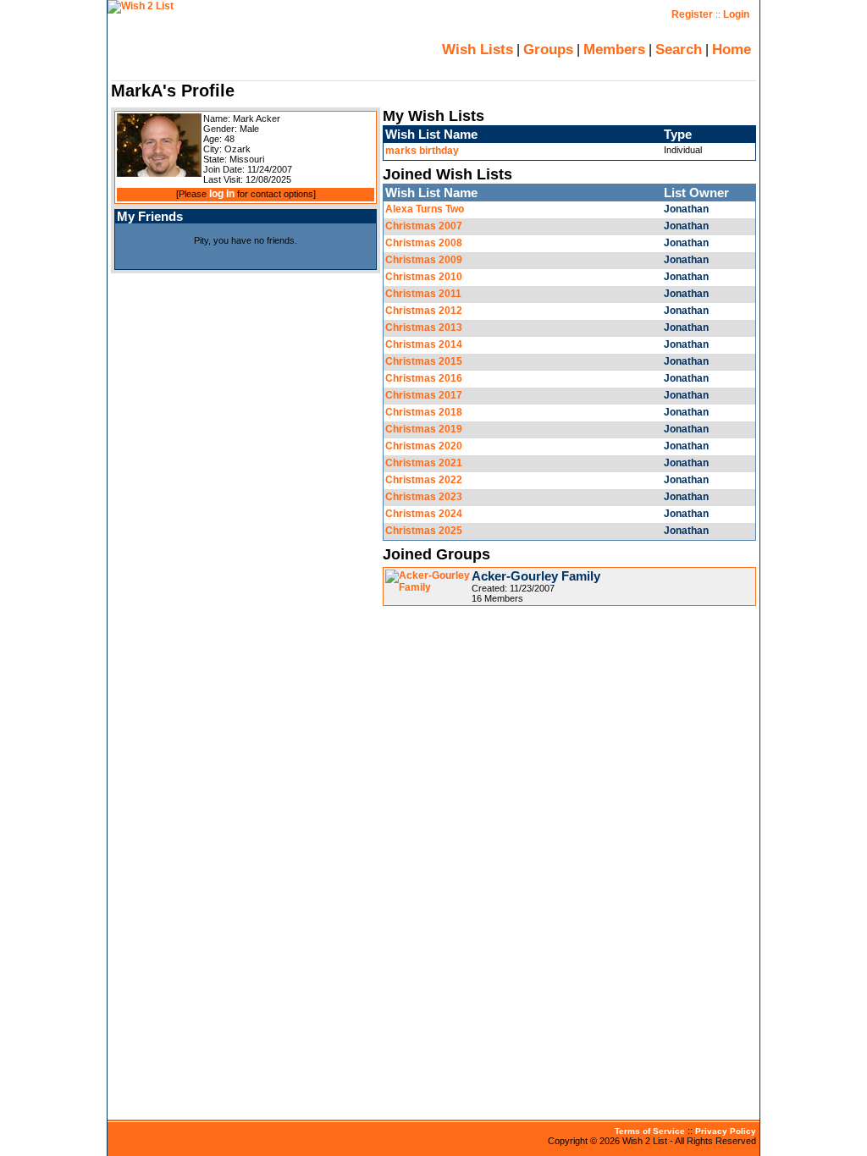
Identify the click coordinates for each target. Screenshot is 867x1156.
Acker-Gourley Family (536, 576)
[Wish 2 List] (141, 6)
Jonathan (686, 209)
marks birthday (422, 151)
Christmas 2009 (423, 260)
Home (731, 49)
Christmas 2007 (423, 226)
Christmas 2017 (423, 395)
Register (692, 14)
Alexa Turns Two (424, 209)
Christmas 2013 (423, 327)
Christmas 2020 (423, 446)
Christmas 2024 (423, 514)
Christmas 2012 (423, 311)
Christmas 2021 (423, 463)
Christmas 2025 (423, 531)
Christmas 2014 (423, 344)
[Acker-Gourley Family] (427, 587)
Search (678, 49)
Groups (548, 49)
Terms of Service (650, 1131)
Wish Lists (477, 49)
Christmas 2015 (423, 361)
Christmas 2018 (423, 412)
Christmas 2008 (423, 243)
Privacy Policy (725, 1131)
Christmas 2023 (423, 497)
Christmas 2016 (423, 378)
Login (736, 14)
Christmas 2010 (423, 277)
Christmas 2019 (423, 429)
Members (614, 49)
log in (222, 194)
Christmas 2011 (423, 294)
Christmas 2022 (423, 480)
